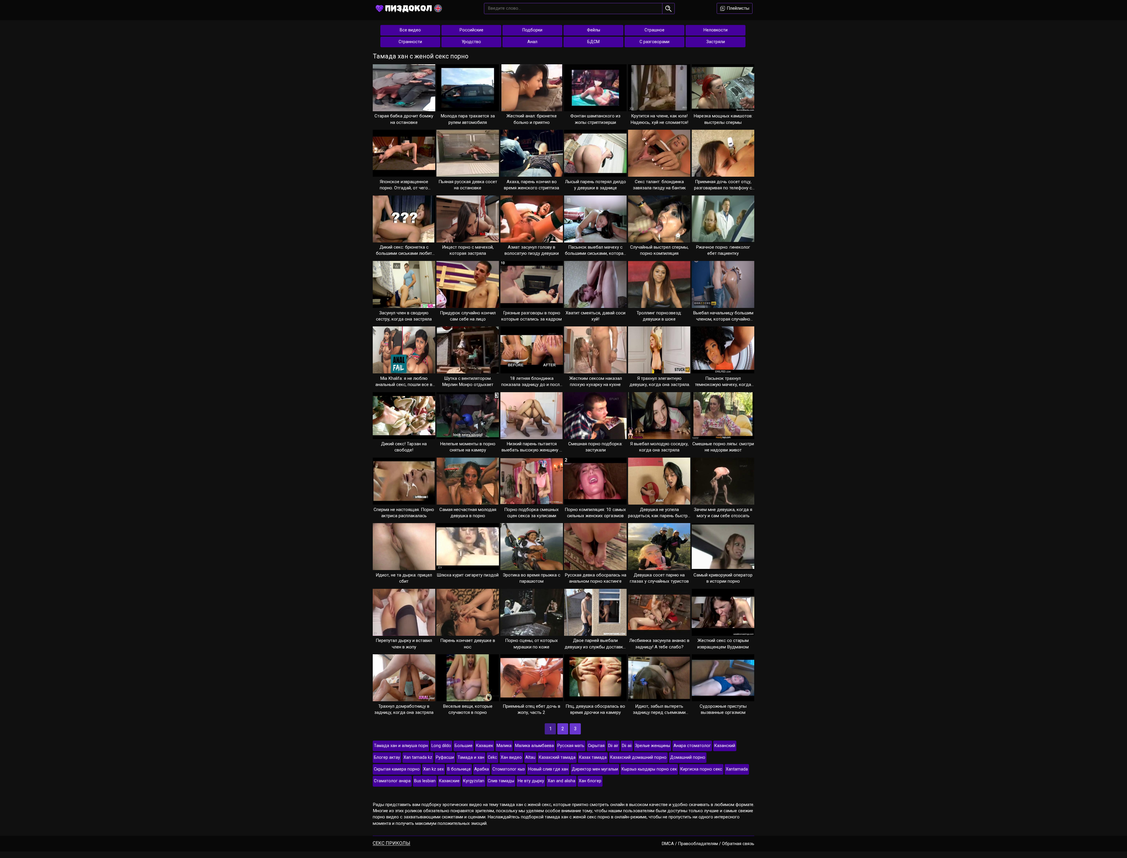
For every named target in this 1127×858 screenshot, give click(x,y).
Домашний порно (687, 757)
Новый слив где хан (548, 769)
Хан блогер (590, 780)
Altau (530, 757)
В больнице (459, 769)
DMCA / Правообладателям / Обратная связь (708, 843)
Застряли (715, 41)
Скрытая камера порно (397, 769)
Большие (464, 745)
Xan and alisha (561, 780)
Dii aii (627, 745)
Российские (471, 30)
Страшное (654, 30)
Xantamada (737, 769)
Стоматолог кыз (508, 769)
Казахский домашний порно (638, 757)
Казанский (724, 745)
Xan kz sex (433, 769)
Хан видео (511, 757)
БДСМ (593, 41)
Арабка (481, 769)
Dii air (613, 745)
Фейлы (593, 30)
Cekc (492, 757)
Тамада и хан (471, 757)
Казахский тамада (557, 757)
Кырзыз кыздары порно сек (649, 769)
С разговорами (654, 41)
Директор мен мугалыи (595, 769)
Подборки (532, 30)
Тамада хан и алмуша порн (401, 745)
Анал (532, 41)
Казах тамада (593, 757)
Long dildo (441, 745)
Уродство (471, 41)
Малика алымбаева (534, 745)
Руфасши (445, 757)
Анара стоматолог (692, 745)
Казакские (449, 780)
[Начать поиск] (668, 8)
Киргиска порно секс (701, 769)
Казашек (484, 745)
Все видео (410, 30)
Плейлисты (737, 8)
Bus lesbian (425, 780)
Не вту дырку (531, 780)
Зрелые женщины (652, 745)
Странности (410, 41)
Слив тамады (501, 780)
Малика (504, 745)
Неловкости (715, 30)
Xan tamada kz (418, 757)
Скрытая (596, 745)
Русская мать (570, 745)
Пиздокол (408, 8)
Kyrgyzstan (473, 780)
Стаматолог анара (392, 780)
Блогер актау (387, 757)
